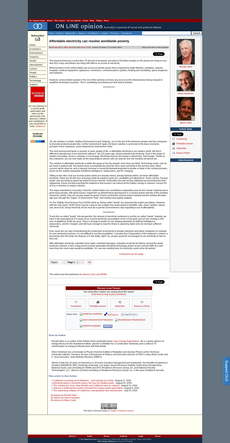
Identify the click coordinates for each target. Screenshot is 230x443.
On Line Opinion (73, 21)
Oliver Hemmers (70, 47)
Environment (36, 53)
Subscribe (70, 33)
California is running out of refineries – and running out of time (83, 380)
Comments (181, 139)
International (35, 65)
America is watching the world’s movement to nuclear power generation (88, 388)
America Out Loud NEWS (94, 274)
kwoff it (108, 326)
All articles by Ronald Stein (64, 395)
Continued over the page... (132, 254)
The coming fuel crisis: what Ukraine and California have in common (86, 385)
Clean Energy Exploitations (126, 341)
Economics (35, 49)
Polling (99, 21)
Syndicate (127, 33)
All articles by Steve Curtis (63, 400)
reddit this (97, 314)
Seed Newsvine (105, 320)
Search (89, 436)
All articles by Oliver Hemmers (65, 397)
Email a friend (183, 153)
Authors (33, 84)
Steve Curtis (86, 47)
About (106, 21)
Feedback (93, 33)
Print (51, 33)
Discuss (106, 436)
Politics (33, 76)
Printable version (184, 143)
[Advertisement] (115, 9)
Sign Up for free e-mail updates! (155, 47)
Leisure (33, 69)
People (32, 72)
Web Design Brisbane (107, 441)
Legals (104, 33)
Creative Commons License (121, 411)
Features (34, 57)
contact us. (40, 126)
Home (32, 45)
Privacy (115, 33)
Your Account (59, 21)
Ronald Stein (57, 47)
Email (59, 33)
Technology (35, 80)
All (89, 262)
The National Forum (36, 21)
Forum (85, 21)
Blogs (92, 21)
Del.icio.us (112, 315)
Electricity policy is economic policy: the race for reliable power (83, 383)
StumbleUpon (138, 320)
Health (32, 61)
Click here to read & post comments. (108, 294)
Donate (49, 21)
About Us (72, 436)
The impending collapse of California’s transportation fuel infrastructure (87, 390)
